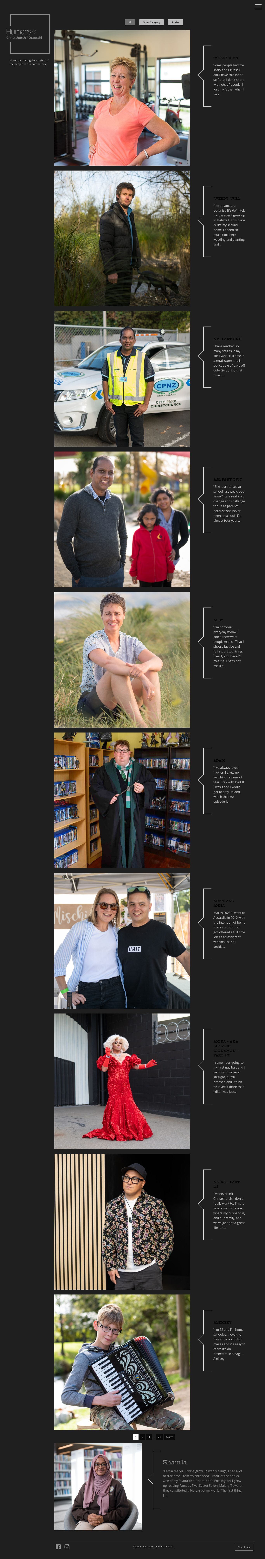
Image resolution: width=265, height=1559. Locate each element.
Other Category (151, 22)
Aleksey (222, 1322)
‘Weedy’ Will (226, 198)
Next (169, 1437)
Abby (218, 620)
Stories (175, 22)
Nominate (244, 1547)
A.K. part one (227, 339)
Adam (219, 760)
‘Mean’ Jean (225, 58)
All (130, 22)
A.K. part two (227, 479)
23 (159, 1437)
